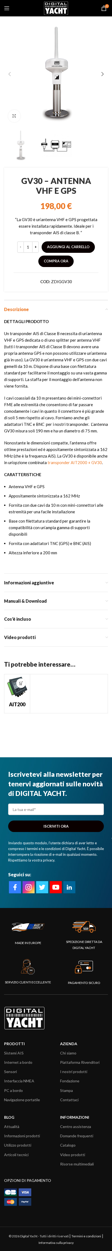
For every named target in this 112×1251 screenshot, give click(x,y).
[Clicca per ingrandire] (14, 116)
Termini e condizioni (86, 1236)
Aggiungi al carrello (68, 247)
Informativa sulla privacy (56, 1243)
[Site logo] (56, 7)
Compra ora (56, 261)
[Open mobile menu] (6, 8)
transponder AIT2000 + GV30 (75, 462)
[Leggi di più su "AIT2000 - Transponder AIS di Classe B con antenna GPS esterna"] (21, 683)
